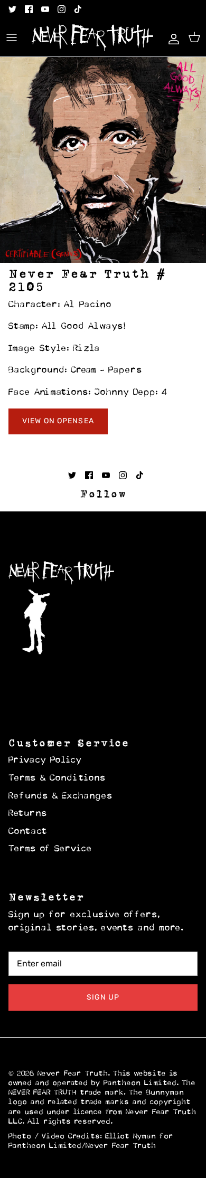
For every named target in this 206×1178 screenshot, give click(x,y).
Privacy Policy (45, 760)
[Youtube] (45, 9)
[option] (103, 160)
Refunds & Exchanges (60, 796)
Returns (28, 814)
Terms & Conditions (57, 778)
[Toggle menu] (11, 37)
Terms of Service (50, 849)
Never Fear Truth (73, 1073)
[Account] (171, 37)
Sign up (103, 997)
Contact (28, 832)
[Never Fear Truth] (92, 37)
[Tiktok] (78, 9)
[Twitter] (12, 9)
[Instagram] (61, 9)
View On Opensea (58, 420)
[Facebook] (29, 9)
